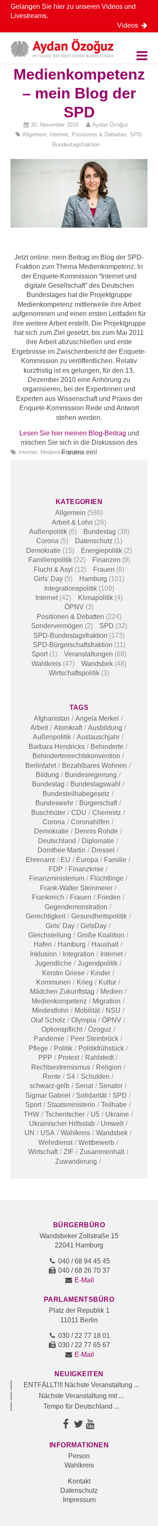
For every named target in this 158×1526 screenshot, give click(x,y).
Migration (107, 1001)
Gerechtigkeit (45, 916)
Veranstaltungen (88, 654)
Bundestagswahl (95, 784)
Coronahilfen (90, 821)
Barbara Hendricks (57, 746)
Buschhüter (48, 812)
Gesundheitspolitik (99, 916)
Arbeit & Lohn (72, 522)
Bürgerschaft (98, 803)
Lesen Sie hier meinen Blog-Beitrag (72, 433)
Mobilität (87, 1010)
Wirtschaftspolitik (74, 673)
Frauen (104, 569)
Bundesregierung (91, 774)
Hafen (43, 944)
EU (65, 859)
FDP (56, 869)
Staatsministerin (71, 1104)
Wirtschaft (43, 1151)
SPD (106, 625)
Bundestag (99, 531)
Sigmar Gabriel (47, 1095)
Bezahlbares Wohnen (94, 765)
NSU (113, 1010)
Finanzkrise (86, 869)
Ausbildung (105, 727)
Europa (87, 859)
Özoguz (99, 1029)
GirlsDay (93, 925)
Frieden (109, 897)
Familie (115, 859)
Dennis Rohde (96, 831)
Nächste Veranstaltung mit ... (81, 1395)
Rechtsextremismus (60, 1067)
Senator (111, 1085)
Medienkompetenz (62, 452)
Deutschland (57, 840)
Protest (68, 1057)
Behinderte (107, 746)
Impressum (79, 1499)
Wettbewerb (96, 1142)
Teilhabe (114, 1104)
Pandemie (49, 1038)
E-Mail (84, 1280)
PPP (45, 1057)
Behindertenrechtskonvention (76, 755)
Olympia (83, 1020)
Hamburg (93, 578)
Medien (111, 991)
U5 (95, 1114)
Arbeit (39, 727)
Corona (47, 540)
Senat (84, 1085)
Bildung (47, 774)
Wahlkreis (46, 663)
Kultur (107, 982)
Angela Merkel (97, 718)
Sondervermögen (57, 625)
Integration (78, 954)
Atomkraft (68, 727)
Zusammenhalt (102, 1151)
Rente (52, 1076)
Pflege (38, 1048)
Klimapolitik (95, 597)
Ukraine (117, 1114)
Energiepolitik (101, 550)
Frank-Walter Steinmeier (76, 888)
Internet (59, 134)
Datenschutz (93, 540)
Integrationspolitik (70, 588)
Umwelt (112, 1123)
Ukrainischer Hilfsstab (62, 1123)
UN (29, 1132)
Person (79, 1456)
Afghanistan (52, 718)
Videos (129, 25)
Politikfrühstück (101, 1048)
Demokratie (43, 550)
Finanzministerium (56, 878)
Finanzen (106, 559)
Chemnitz (106, 812)
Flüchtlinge (106, 878)
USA (47, 1132)
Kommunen (53, 982)
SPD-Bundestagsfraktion (70, 635)
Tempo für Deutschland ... (81, 1406)
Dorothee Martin (61, 850)
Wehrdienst (55, 1142)
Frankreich (48, 897)
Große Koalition (100, 935)
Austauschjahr (98, 736)
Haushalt (104, 944)
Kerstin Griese (63, 973)
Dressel (103, 850)
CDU (78, 812)
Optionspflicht (61, 1029)
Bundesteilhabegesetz (76, 793)
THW (31, 1114)
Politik (63, 1048)
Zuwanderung (76, 1161)
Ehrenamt (40, 859)
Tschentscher (65, 1114)
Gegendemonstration (76, 906)
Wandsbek (97, 663)
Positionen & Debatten (99, 134)
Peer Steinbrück (94, 1038)
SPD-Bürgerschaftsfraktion (72, 644)
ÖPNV (74, 606)
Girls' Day (48, 578)
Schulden (95, 1076)
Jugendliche (53, 963)
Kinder (100, 973)
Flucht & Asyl (53, 569)
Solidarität (91, 1095)
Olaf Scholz (48, 1020)
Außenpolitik (48, 531)
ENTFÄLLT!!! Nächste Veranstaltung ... (81, 1384)
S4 (71, 1076)
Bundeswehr (54, 803)
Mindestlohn (50, 1010)
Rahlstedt (99, 1057)
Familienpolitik (50, 559)
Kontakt (79, 1481)
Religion (108, 1067)
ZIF (69, 1151)
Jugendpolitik (98, 963)
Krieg (85, 982)
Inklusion (43, 954)
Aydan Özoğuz (110, 125)
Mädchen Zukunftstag (62, 991)
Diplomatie (98, 840)
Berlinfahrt (40, 765)
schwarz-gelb (49, 1085)
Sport (40, 654)
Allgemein (34, 134)
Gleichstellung (49, 935)
